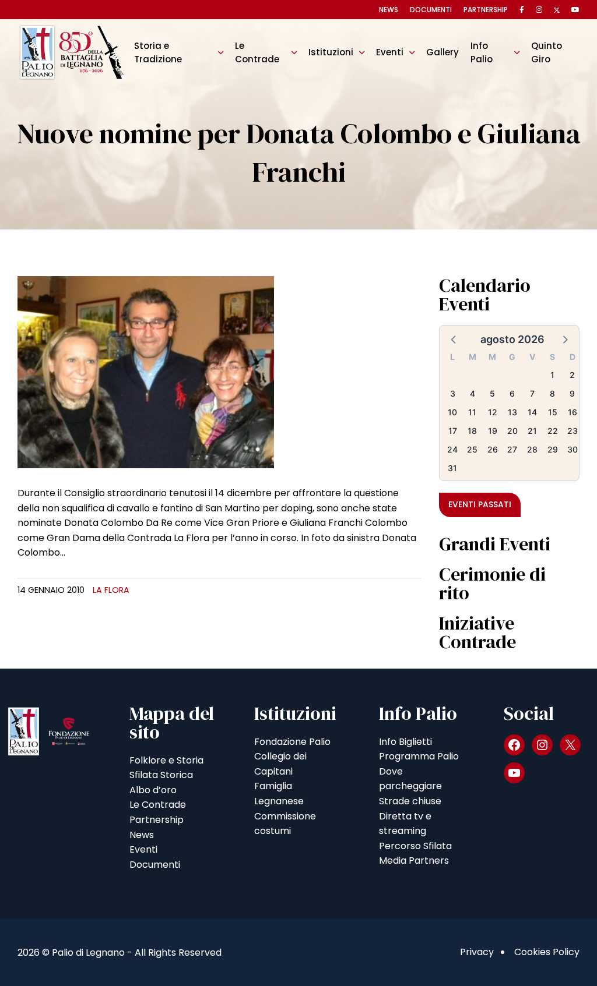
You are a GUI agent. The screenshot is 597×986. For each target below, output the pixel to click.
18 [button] (472, 431)
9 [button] (572, 393)
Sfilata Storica (161, 775)
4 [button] (472, 393)
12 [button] (492, 412)
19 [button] (492, 431)
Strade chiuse (410, 801)
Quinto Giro (546, 52)
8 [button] (552, 393)
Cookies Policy (547, 952)
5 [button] (492, 393)
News (388, 10)
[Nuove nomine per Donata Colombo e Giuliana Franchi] (145, 371)
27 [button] (512, 449)
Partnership (485, 10)
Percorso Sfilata (415, 846)
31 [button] (452, 468)
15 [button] (552, 412)
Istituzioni (330, 52)
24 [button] (452, 449)
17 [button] (452, 431)
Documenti (431, 10)
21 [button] (532, 431)
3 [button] (452, 393)
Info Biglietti (405, 741)
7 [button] (532, 393)
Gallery (442, 52)
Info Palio (481, 52)
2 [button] (572, 375)
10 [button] (452, 412)
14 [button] (532, 412)
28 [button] (532, 449)
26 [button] (492, 449)
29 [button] (552, 449)
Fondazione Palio (292, 741)
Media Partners (414, 860)
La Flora (111, 590)
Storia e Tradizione (158, 52)
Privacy (477, 952)
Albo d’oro (153, 790)
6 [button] (512, 393)
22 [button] (552, 431)
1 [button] (552, 375)
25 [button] (472, 449)
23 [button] (572, 431)
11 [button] (472, 412)
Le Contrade (257, 52)
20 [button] (512, 431)
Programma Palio (419, 756)
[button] (454, 339)
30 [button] (572, 449)
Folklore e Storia (166, 760)
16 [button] (572, 412)
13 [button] (512, 412)
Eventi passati (479, 504)
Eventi (389, 52)
